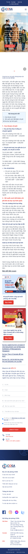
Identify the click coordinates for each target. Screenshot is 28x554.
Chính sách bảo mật (10, 552)
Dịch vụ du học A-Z (7, 480)
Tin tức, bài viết (6, 494)
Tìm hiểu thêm (10, 46)
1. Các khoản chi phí (9, 117)
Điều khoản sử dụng (21, 552)
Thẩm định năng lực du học (10, 484)
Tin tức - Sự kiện (10, 2)
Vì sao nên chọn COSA (8, 474)
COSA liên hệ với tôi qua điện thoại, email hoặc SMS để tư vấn (13, 423)
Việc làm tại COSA (7, 487)
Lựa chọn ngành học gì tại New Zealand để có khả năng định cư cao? (13, 332)
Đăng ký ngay (14, 429)
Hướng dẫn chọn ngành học (10, 497)
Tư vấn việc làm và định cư (9, 503)
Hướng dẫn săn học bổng (9, 500)
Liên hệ (20, 2)
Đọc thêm (8, 302)
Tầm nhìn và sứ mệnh (8, 477)
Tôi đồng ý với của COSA (14, 419)
